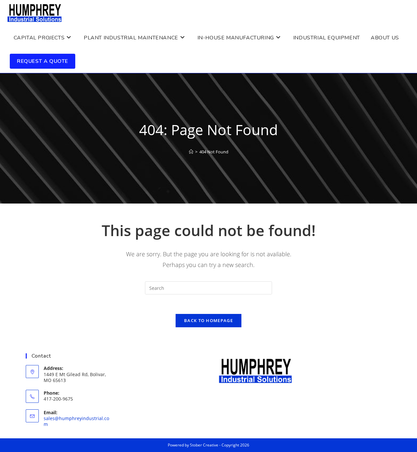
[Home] (191, 152)
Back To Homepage (208, 320)
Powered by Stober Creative (193, 445)
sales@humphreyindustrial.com (76, 421)
